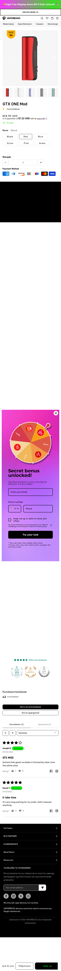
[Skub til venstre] (7, 58)
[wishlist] (46, 18)
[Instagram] (13, 896)
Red (26, 136)
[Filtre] (13, 733)
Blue (40, 136)
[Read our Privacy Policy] (51, 525)
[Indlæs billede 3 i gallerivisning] (31, 93)
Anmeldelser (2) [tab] (16, 724)
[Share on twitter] (56, 771)
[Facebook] (6, 896)
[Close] (55, 413)
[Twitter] (20, 896)
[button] (41, 18)
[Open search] (6, 733)
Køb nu (48, 966)
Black (10, 136)
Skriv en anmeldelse (30, 707)
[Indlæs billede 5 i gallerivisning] (53, 93)
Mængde (7, 157)
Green (42, 143)
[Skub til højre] (54, 58)
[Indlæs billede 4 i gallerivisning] (42, 93)
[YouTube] (28, 896)
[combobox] (14, 509)
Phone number (15, 502)
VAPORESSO (31, 919)
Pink (26, 143)
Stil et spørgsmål (30, 713)
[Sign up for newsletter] (42, 887)
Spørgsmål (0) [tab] (44, 724)
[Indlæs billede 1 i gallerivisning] (8, 93)
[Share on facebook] (51, 771)
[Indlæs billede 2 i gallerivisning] (19, 93)
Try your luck (30, 534)
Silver (10, 143)
